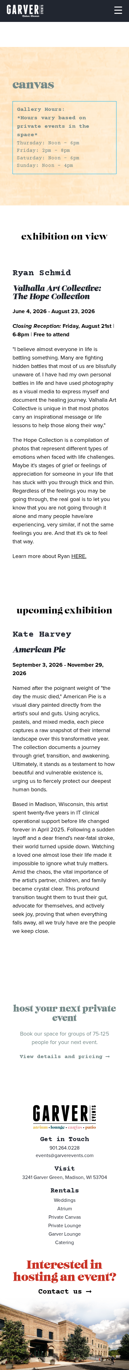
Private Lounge (64, 1226)
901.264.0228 (64, 1148)
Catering (64, 1242)
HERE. (78, 556)
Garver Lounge (65, 1234)
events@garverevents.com (65, 1155)
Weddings (64, 1200)
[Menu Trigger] (118, 10)
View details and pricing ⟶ (64, 1057)
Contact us (64, 1292)
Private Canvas (65, 1217)
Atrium (64, 1209)
